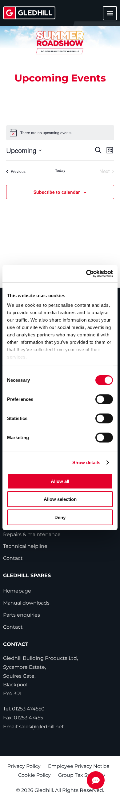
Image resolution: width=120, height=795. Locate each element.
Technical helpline (25, 546)
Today (60, 170)
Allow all (60, 481)
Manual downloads (26, 603)
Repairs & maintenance (32, 534)
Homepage (17, 591)
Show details (86, 462)
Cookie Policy (34, 775)
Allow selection (60, 499)
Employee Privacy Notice (79, 766)
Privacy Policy (24, 766)
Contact (13, 558)
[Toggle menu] (106, 16)
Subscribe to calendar (57, 192)
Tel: (24, 709)
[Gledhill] (29, 13)
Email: (33, 727)
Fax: (24, 718)
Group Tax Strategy (81, 775)
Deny (60, 517)
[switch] (104, 399)
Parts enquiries (21, 615)
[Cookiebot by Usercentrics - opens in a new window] (86, 274)
